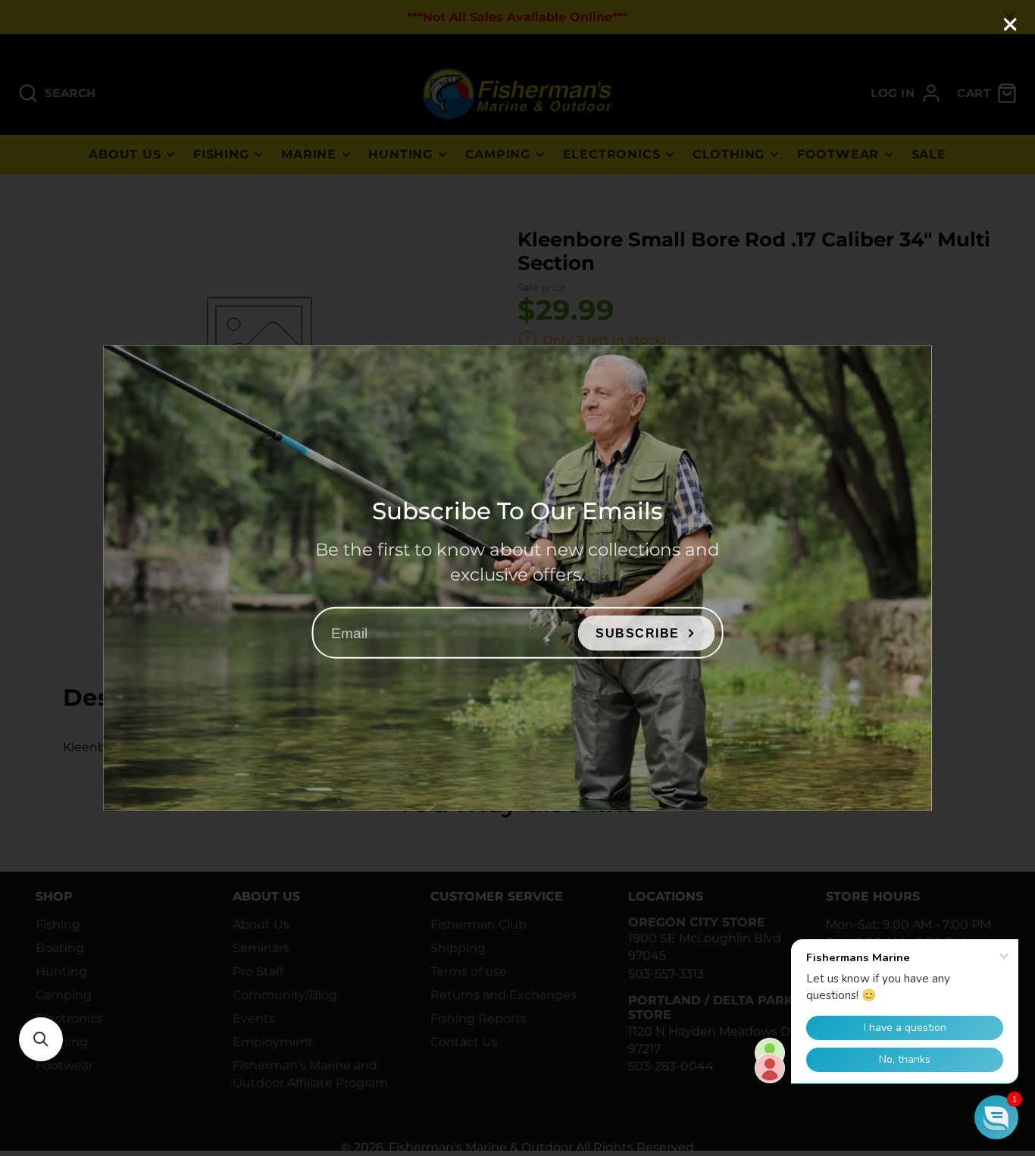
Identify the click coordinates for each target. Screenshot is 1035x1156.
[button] (41, 1039)
